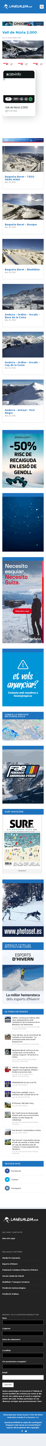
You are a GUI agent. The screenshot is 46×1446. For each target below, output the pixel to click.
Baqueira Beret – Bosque (21, 224)
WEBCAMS (16, 38)
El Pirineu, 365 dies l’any (23, 1103)
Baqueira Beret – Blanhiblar (22, 269)
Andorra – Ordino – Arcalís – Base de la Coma (22, 316)
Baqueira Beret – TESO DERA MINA (19, 178)
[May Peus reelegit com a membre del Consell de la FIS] (8, 1094)
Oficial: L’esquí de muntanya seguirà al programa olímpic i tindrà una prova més (25, 1069)
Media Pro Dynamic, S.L (28, 1417)
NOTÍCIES (22, 1029)
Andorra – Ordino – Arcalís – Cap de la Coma (22, 364)
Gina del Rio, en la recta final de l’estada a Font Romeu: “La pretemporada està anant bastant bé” (26, 1038)
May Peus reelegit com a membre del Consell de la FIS (25, 1093)
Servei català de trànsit (13, 1276)
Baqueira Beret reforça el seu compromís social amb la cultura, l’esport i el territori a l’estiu (25, 1053)
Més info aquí (8, 1238)
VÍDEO (25, 1085)
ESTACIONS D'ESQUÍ (29, 1059)
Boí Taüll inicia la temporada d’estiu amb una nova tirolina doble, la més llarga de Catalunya (25, 1116)
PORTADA (24, 1061)
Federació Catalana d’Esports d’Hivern (20, 1270)
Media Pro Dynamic (11, 1258)
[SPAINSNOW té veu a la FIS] (8, 1084)
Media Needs (22, 1415)
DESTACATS (25, 1027)
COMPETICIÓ (26, 1044)
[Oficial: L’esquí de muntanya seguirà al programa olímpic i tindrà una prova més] (8, 1069)
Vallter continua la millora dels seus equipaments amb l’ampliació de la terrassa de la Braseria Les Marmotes (26, 1021)
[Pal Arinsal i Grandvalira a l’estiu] (8, 1132)
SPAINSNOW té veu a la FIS (24, 1082)
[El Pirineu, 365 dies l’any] (8, 1105)
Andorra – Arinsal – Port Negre (20, 411)
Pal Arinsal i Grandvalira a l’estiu (26, 1130)
